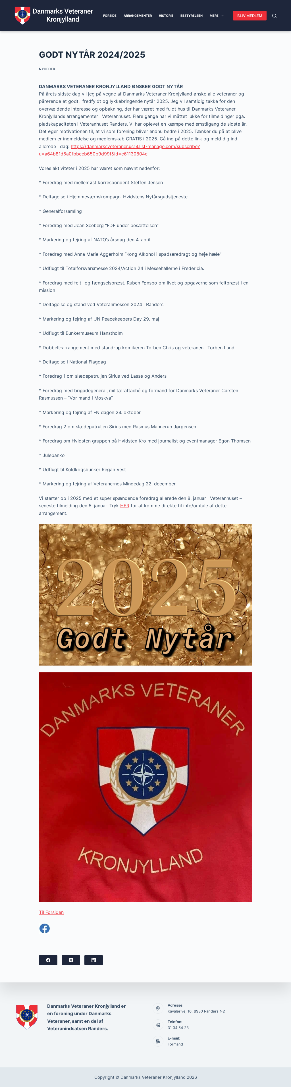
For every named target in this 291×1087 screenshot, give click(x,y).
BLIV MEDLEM (249, 15)
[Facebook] (48, 960)
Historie (166, 16)
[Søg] (274, 16)
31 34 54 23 (178, 1027)
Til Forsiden (51, 912)
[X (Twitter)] (71, 960)
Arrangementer (138, 16)
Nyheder (47, 69)
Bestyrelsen (191, 16)
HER (124, 505)
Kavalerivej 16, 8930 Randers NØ (196, 1011)
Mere (214, 16)
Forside (110, 16)
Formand (175, 1044)
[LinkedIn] (93, 960)
